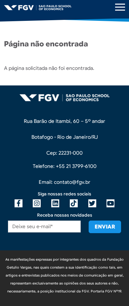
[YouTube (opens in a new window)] (110, 203)
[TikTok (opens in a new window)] (74, 203)
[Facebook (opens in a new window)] (18, 203)
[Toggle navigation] (120, 7)
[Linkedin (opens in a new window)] (55, 203)
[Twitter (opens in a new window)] (92, 203)
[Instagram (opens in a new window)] (37, 203)
